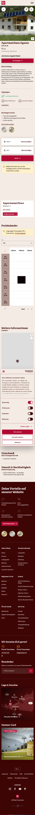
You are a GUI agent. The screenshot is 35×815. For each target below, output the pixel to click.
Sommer (3, 556)
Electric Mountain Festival (25, 600)
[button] (17, 361)
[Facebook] (15, 789)
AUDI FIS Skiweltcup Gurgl (25, 586)
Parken (3, 591)
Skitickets (21, 556)
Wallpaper (21, 628)
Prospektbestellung (23, 625)
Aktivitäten (5, 548)
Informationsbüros (23, 618)
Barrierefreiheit (28, 774)
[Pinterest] (25, 789)
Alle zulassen (17, 432)
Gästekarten (5, 611)
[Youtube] (20, 789)
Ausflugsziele (5, 559)
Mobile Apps (21, 621)
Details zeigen (25, 426)
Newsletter (21, 614)
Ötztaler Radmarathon (24, 596)
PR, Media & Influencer (21, 778)
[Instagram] (10, 789)
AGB (21, 774)
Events (20, 576)
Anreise (3, 584)
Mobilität (4, 588)
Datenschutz (14, 774)
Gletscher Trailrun (23, 593)
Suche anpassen (20, 233)
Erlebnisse (21, 559)
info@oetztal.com (22, 652)
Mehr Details (6, 209)
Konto (3, 618)
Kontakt (20, 611)
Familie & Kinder (6, 566)
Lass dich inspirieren (7, 569)
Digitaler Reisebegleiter (8, 614)
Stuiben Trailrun (22, 590)
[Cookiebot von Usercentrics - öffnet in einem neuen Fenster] (25, 371)
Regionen (4, 581)
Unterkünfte (21, 553)
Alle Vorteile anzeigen (7, 124)
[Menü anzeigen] (32, 3)
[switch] (30, 408)
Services (21, 607)
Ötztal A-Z (4, 594)
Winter (3, 553)
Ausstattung (5, 105)
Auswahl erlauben (17, 437)
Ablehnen (18, 442)
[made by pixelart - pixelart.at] (17, 806)
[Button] (31, 671)
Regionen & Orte (7, 576)
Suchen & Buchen (24, 548)
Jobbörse (10, 778)
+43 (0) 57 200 (5, 652)
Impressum (5, 774)
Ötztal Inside (6, 607)
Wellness (4, 563)
